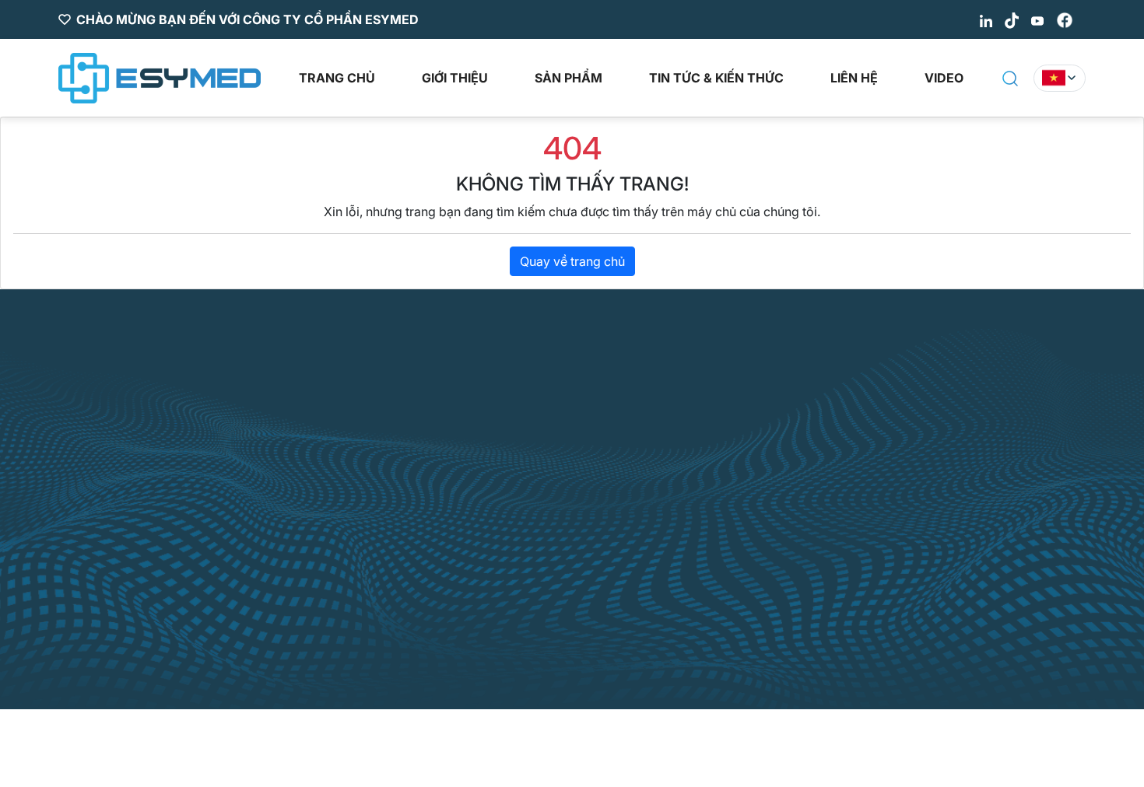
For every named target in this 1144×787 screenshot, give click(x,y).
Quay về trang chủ (572, 261)
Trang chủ (337, 78)
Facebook (716, 592)
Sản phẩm (568, 78)
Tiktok (705, 524)
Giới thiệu (455, 78)
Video (944, 78)
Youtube (711, 558)
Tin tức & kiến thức (716, 78)
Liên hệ (854, 78)
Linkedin (711, 490)
